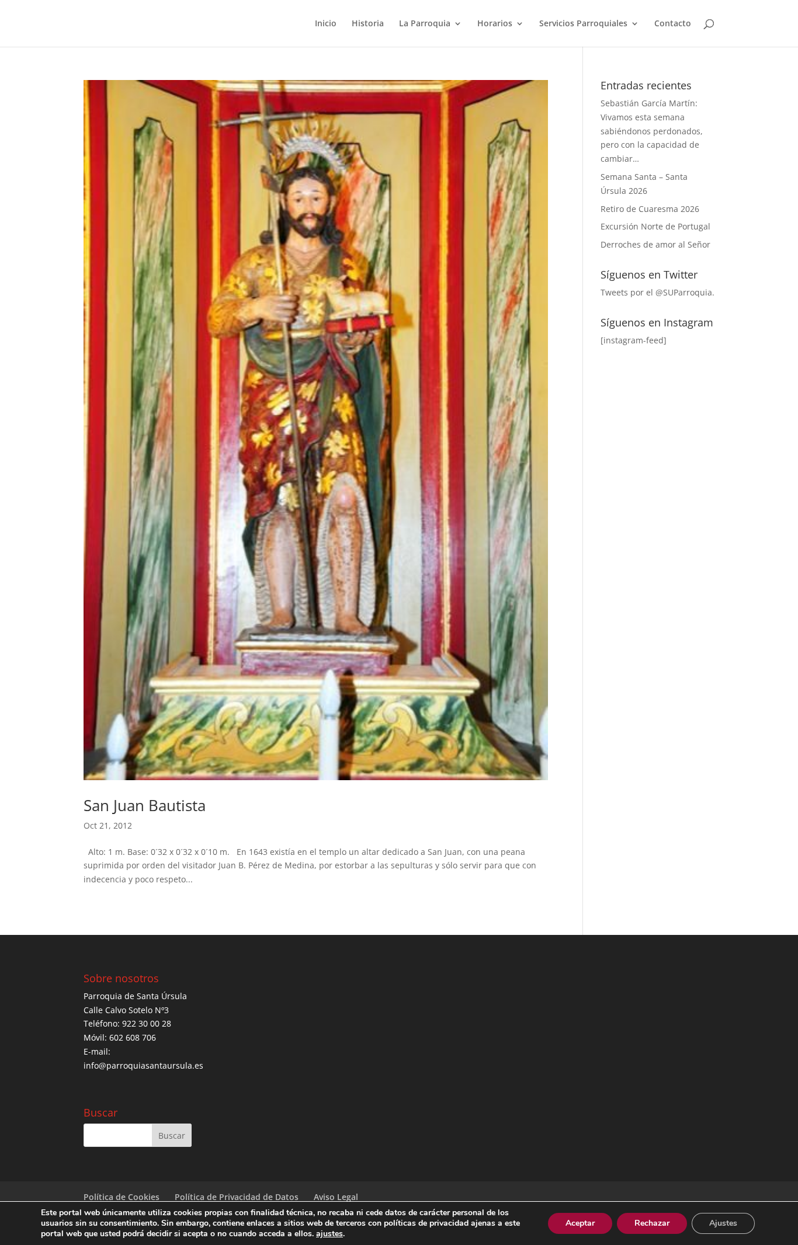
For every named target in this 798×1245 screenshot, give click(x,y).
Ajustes (723, 1223)
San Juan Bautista (145, 805)
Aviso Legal (336, 1196)
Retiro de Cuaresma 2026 (650, 208)
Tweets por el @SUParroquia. (657, 292)
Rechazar (651, 1223)
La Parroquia (424, 24)
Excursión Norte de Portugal (655, 226)
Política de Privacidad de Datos (237, 1196)
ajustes (329, 1234)
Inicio (325, 24)
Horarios (494, 24)
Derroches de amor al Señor (655, 244)
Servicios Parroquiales (583, 24)
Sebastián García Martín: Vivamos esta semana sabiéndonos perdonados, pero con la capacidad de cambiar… (652, 131)
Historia (368, 24)
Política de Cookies (121, 1196)
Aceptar (580, 1223)
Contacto (672, 24)
